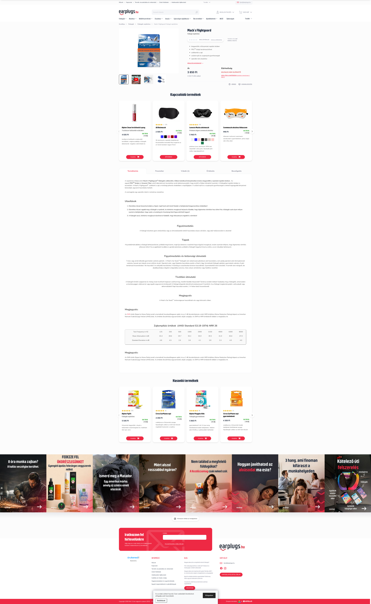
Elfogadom (209, 595)
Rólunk (121, 2)
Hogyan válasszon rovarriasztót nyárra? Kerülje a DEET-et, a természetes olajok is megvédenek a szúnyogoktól (198, 572)
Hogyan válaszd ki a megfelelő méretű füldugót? (196, 562)
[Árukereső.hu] (133, 558)
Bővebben (168, 157)
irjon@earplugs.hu (229, 563)
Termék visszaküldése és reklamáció (145, 2)
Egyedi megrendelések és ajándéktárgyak (164, 584)
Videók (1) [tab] (185, 171)
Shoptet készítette (231, 601)
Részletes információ (194, 63)
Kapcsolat (129, 2)
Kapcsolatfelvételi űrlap (231, 574)
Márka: (232, 40)
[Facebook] (221, 567)
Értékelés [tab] (210, 171)
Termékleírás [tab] (133, 171)
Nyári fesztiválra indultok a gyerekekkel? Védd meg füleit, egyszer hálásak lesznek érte (197, 577)
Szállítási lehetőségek (235, 76)
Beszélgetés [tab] (237, 171)
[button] (252, 131)
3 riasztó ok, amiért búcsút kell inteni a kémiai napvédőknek (195, 583)
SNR (128, 314)
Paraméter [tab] (159, 171)
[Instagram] (225, 567)
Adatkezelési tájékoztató (178, 2)
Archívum (189, 588)
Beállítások (161, 601)
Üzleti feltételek (164, 2)
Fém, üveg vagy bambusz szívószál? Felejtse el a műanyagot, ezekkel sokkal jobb (196, 567)
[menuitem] (123, 19)
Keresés (196, 12)
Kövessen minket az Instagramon (187, 519)
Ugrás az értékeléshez (216, 40)
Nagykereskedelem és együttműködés (163, 581)
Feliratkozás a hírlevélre (174, 544)
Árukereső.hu (133, 560)
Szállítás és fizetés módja (159, 578)
